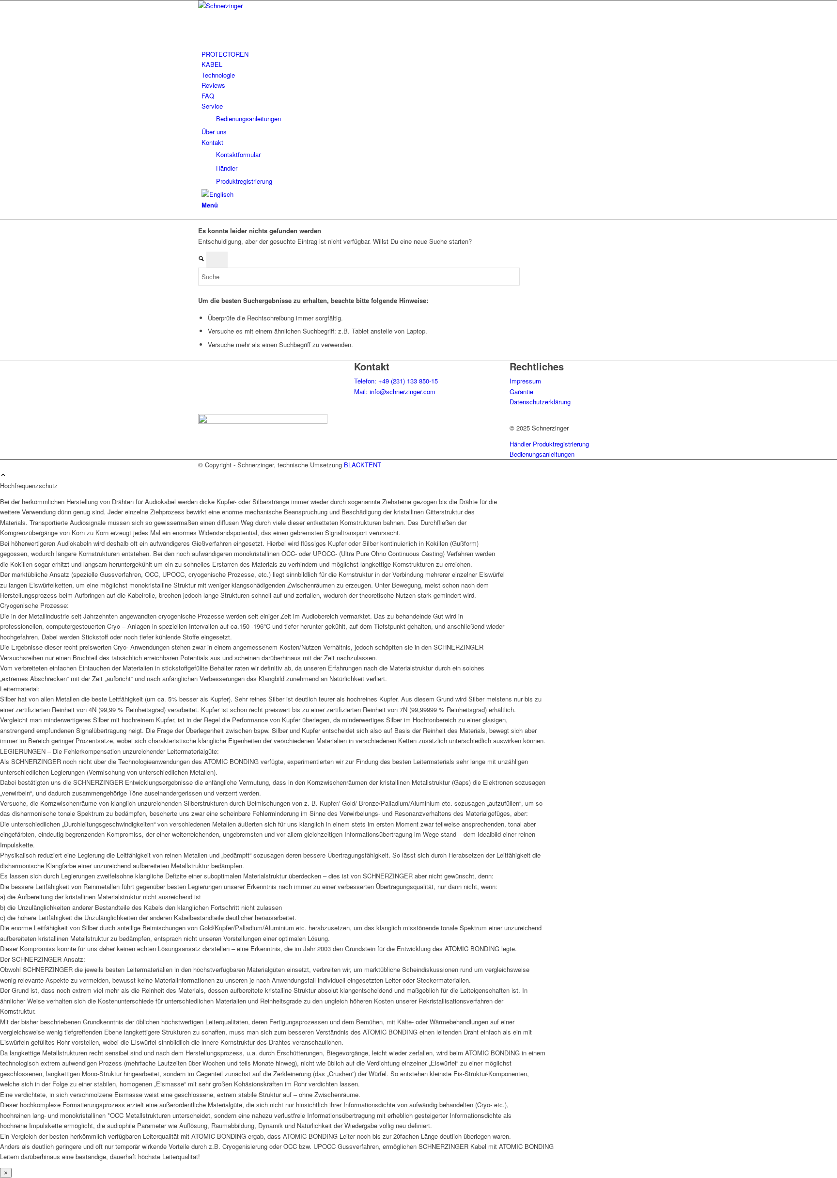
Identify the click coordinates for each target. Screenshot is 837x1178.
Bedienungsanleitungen (542, 454)
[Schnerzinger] (270, 5)
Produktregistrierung (561, 443)
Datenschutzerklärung (540, 401)
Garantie (521, 391)
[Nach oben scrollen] (3, 475)
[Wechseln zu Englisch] (217, 194)
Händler (520, 443)
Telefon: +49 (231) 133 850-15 (396, 380)
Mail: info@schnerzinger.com (394, 391)
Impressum (525, 380)
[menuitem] (420, 54)
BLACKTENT (362, 464)
